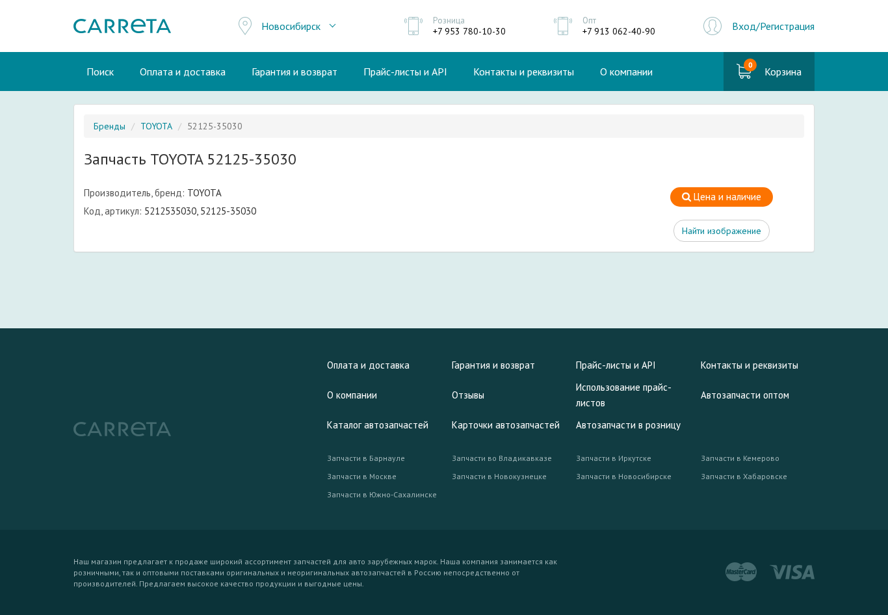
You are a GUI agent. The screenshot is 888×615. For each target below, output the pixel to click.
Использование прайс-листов (624, 395)
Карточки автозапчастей (506, 425)
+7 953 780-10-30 (469, 31)
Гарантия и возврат (294, 71)
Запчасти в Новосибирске (624, 476)
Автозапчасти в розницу (628, 425)
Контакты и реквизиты (523, 71)
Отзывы (468, 395)
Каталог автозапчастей (377, 425)
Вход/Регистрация (773, 26)
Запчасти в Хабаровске (744, 476)
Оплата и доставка (183, 71)
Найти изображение (721, 231)
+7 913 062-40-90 (618, 31)
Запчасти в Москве (362, 476)
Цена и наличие (726, 196)
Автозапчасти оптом (745, 395)
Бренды (109, 126)
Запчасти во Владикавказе (502, 458)
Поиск (100, 71)
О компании (626, 71)
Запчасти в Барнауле (366, 458)
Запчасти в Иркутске (613, 458)
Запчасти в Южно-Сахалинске (382, 494)
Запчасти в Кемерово (740, 458)
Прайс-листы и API (405, 71)
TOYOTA (156, 126)
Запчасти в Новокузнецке (499, 476)
